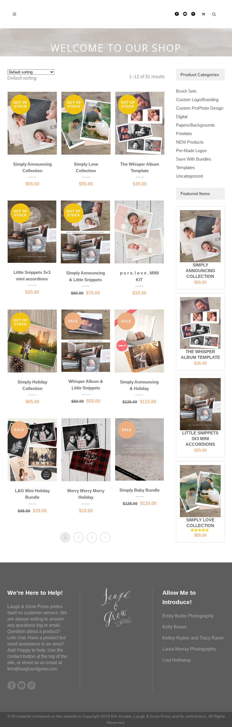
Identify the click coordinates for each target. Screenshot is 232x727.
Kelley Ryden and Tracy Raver (193, 638)
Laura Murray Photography (189, 649)
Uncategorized (189, 176)
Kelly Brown (174, 626)
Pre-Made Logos (191, 150)
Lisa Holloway (176, 660)
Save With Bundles (193, 159)
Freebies (184, 133)
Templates (185, 167)
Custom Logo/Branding (197, 99)
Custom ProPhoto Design (199, 108)
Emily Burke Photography (188, 615)
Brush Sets (186, 91)
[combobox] (21, 78)
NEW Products (190, 142)
